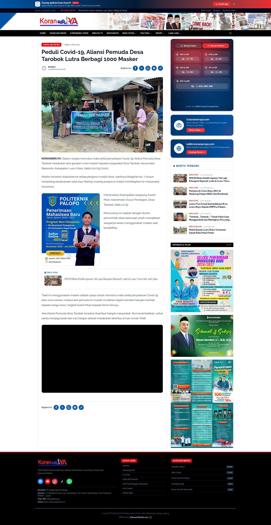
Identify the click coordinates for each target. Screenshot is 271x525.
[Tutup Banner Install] (234, 4)
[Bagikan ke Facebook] (135, 68)
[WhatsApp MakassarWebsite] (150, 517)
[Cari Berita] (230, 33)
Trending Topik (177, 484)
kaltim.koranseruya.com (200, 144)
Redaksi (216, 10)
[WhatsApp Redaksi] (69, 481)
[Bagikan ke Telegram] (154, 68)
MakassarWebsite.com (139, 517)
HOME (43, 33)
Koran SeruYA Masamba (181, 489)
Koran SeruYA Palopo (180, 478)
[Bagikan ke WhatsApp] (147, 68)
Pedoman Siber (229, 10)
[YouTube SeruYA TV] (47, 481)
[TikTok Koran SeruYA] (62, 481)
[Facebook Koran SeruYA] (40, 481)
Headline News (51, 45)
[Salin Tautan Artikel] (160, 68)
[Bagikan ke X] (141, 68)
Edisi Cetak (206, 10)
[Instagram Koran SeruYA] (55, 481)
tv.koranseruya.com (197, 119)
